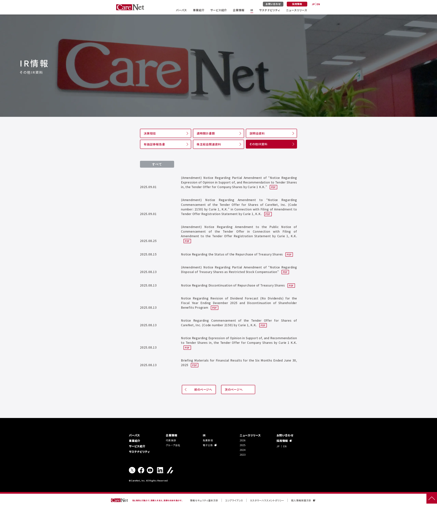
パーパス (181, 10)
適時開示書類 (206, 133)
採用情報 (297, 4)
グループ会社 (173, 445)
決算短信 (150, 133)
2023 (243, 454)
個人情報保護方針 (301, 500)
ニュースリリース (296, 10)
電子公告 (208, 445)
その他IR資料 (258, 144)
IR (251, 10)
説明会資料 (257, 133)
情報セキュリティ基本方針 (204, 500)
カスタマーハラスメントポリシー (267, 500)
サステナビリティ (269, 10)
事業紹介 (198, 10)
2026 (243, 440)
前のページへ (203, 389)
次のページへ (234, 389)
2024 (243, 450)
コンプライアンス (234, 500)
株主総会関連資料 (209, 144)
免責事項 (208, 440)
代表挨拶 (171, 440)
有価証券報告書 (154, 144)
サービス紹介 (218, 10)
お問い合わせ (273, 4)
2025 (243, 445)
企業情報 (238, 10)
